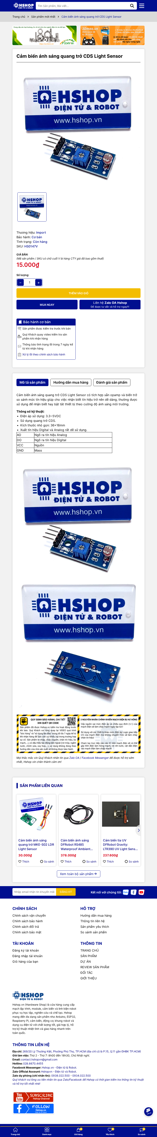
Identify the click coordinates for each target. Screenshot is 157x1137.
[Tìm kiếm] (132, 6)
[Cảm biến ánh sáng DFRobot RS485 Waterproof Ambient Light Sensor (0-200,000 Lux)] (78, 814)
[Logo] (23, 5)
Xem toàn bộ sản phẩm (76, 874)
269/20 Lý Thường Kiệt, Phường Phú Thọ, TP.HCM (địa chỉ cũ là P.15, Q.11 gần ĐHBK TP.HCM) (82, 1051)
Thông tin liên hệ (92, 921)
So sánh (49, 861)
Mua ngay (47, 304)
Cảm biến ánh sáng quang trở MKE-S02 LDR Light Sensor (36, 844)
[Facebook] (134, 892)
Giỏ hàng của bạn (25, 961)
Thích (25, 861)
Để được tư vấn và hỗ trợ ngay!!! (110, 304)
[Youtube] (141, 892)
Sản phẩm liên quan (41, 785)
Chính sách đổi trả (25, 927)
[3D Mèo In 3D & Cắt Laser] (112, 35)
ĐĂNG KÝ (66, 891)
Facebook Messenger (95, 757)
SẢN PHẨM (88, 956)
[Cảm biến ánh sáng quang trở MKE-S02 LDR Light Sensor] (36, 814)
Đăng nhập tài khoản (27, 956)
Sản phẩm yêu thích (94, 927)
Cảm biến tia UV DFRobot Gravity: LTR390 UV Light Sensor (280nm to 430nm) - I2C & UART (120, 844)
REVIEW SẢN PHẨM (94, 967)
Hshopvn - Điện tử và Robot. (59, 1071)
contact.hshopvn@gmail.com (39, 1059)
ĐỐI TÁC (86, 973)
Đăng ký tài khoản (25, 950)
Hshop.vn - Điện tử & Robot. (59, 1067)
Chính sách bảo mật (26, 932)
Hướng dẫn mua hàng (96, 915)
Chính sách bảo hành (27, 921)
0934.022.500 (81, 1075)
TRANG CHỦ (89, 950)
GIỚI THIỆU (88, 978)
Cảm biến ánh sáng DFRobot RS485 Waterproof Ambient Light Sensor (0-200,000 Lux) (75, 844)
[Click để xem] (78, 127)
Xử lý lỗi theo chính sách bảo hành (43, 354)
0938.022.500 (60, 1075)
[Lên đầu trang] (149, 1121)
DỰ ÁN (85, 961)
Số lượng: (22, 275)
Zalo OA (74, 757)
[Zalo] (126, 892)
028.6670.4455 (33, 1063)
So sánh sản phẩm (93, 932)
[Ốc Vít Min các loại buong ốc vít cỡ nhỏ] (44, 35)
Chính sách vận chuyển (29, 915)
